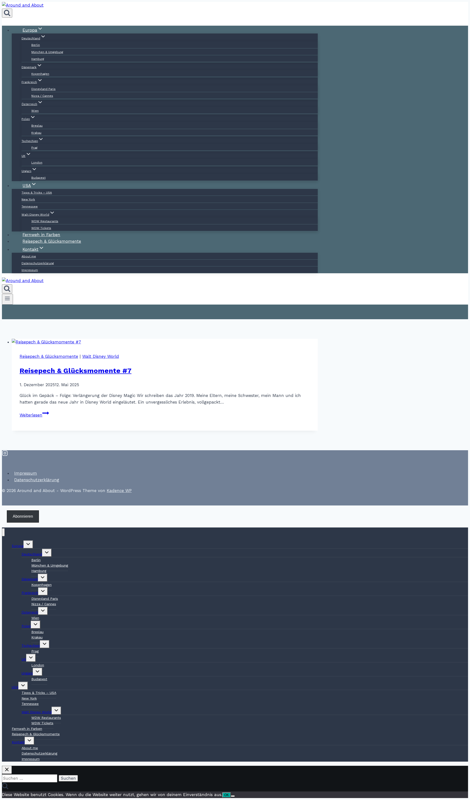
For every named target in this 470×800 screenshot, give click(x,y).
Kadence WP (119, 490)
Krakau (36, 132)
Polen (26, 626)
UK (24, 659)
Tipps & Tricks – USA (37, 192)
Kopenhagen (40, 74)
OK (226, 795)
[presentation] (165, 342)
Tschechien (31, 645)
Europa (18, 546)
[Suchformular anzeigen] (7, 13)
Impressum (30, 270)
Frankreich (30, 593)
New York (28, 199)
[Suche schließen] (7, 770)
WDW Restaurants (44, 221)
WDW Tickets (42, 723)
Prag (34, 147)
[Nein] (233, 796)
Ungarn (27, 673)
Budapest (39, 679)
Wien (35, 110)
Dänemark (30, 579)
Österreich (30, 612)
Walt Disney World (100, 356)
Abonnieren (23, 516)
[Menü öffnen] (7, 299)
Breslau (37, 125)
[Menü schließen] (3, 532)
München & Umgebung (47, 52)
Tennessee (30, 206)
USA (15, 687)
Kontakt (18, 742)
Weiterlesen (34, 415)
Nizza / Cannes (42, 96)
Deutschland (32, 554)
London (36, 162)
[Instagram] (5, 454)
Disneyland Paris (43, 89)
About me (29, 256)
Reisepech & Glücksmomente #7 (75, 371)
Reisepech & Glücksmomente (49, 356)
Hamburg (37, 59)
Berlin (35, 45)
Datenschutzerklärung (38, 263)
